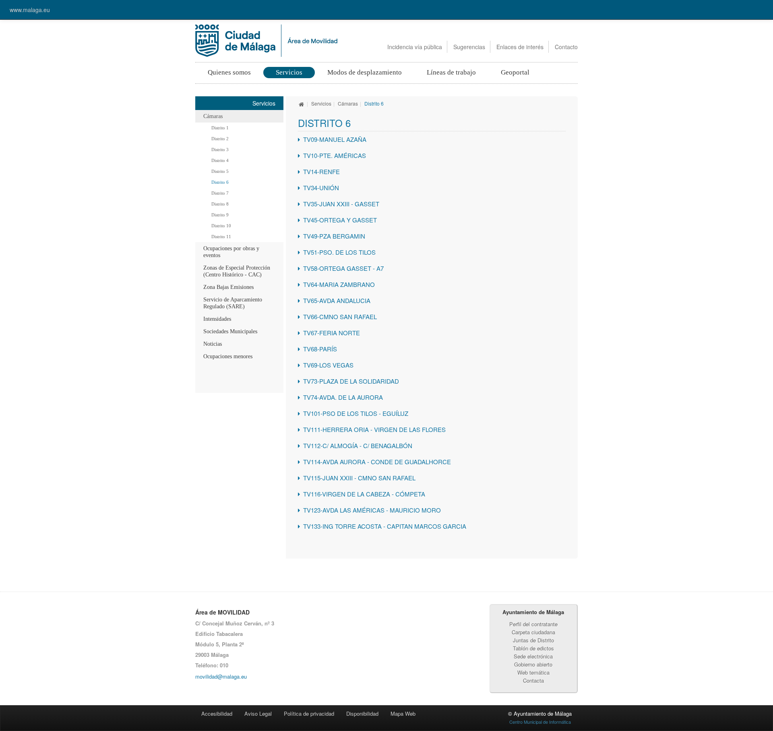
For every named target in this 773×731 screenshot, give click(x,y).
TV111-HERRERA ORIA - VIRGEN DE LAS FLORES (374, 429)
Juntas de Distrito (533, 640)
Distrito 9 (220, 214)
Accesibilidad (216, 713)
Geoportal (515, 72)
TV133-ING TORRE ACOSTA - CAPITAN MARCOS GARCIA (384, 526)
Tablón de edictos (533, 648)
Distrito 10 (221, 225)
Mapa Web (403, 713)
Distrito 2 (220, 138)
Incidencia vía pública (414, 47)
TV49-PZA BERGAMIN (334, 236)
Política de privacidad (309, 713)
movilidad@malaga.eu (221, 676)
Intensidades (217, 319)
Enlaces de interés (520, 47)
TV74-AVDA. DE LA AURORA (343, 397)
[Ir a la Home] (266, 39)
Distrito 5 (220, 171)
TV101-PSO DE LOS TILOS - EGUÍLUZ (355, 413)
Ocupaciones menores (227, 356)
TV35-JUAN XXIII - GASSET (341, 203)
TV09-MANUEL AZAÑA (334, 139)
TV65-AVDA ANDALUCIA (336, 300)
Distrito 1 (220, 127)
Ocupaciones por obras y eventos (231, 251)
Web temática (533, 672)
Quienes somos (229, 72)
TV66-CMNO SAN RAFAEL (340, 316)
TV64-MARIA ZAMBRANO (339, 284)
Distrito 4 (220, 160)
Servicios (289, 72)
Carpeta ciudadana (533, 632)
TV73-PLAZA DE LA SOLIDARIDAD (351, 381)
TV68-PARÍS (320, 349)
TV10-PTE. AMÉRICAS (334, 155)
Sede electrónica (533, 656)
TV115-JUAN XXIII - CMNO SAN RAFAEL (359, 477)
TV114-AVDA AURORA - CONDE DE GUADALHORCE (377, 461)
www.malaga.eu (30, 10)
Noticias (212, 344)
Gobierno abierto (533, 664)
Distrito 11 (221, 236)
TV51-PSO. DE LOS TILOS (339, 252)
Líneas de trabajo (451, 72)
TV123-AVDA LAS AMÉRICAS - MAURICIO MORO (372, 510)
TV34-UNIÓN (321, 187)
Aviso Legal (258, 713)
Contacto (566, 47)
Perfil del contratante (533, 624)
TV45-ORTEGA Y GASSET (340, 220)
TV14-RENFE (321, 171)
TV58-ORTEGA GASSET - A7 (343, 268)
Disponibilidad (362, 713)
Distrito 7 (220, 193)
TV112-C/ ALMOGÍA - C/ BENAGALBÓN (357, 445)
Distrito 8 (220, 203)
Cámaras (213, 116)
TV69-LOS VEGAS (328, 365)
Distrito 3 (220, 149)
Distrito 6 (220, 182)
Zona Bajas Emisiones (228, 287)
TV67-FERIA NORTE (331, 332)
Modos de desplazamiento (364, 72)
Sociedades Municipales (230, 331)
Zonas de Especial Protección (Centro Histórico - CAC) (236, 271)
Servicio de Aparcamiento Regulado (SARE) (232, 303)
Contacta (533, 680)
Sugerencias (469, 47)
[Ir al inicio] (301, 103)
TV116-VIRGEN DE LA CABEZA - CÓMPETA (364, 494)
